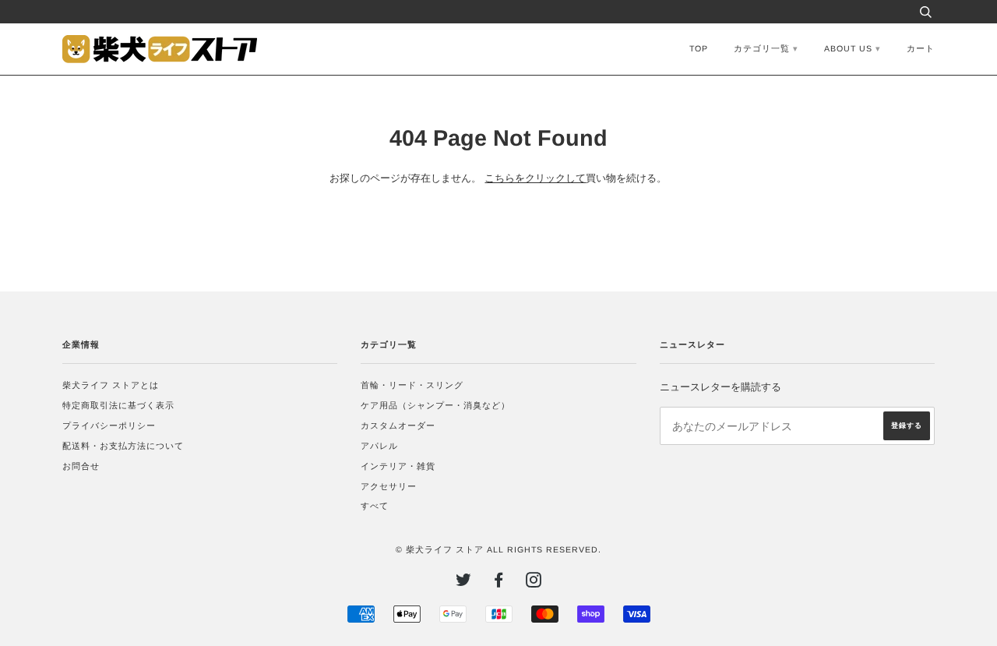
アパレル (379, 445)
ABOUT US (848, 48)
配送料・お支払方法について (123, 445)
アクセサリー (389, 486)
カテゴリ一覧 (762, 48)
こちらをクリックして (535, 178)
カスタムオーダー (398, 425)
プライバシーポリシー (109, 425)
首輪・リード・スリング (412, 385)
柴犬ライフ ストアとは (110, 385)
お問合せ (81, 466)
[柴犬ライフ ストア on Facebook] (499, 583)
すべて (375, 505)
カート (921, 48)
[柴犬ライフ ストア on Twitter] (464, 583)
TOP (698, 48)
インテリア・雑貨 (398, 466)
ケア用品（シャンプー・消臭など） (435, 405)
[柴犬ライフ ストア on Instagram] (534, 583)
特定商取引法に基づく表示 (118, 405)
